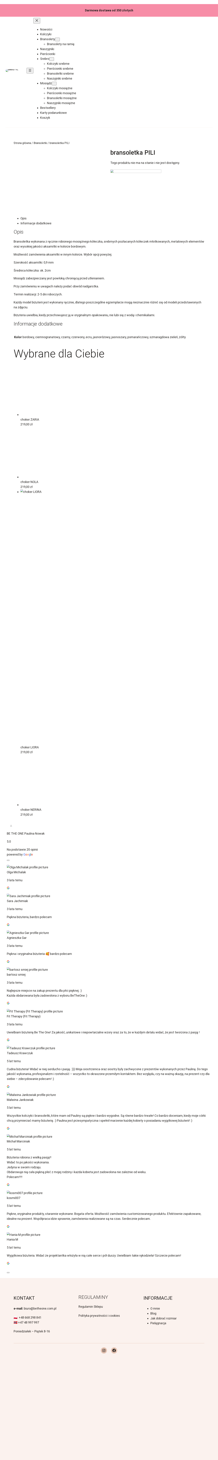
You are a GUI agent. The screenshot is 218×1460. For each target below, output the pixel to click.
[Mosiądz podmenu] (54, 83)
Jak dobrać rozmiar (163, 1318)
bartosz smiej (16, 974)
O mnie (155, 1308)
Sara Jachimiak (17, 901)
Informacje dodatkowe (35, 223)
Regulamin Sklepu (91, 1306)
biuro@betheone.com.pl (40, 1308)
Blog (153, 1313)
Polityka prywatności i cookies (99, 1315)
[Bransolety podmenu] (57, 39)
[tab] (112, 218)
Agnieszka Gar (17, 938)
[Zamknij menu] (36, 21)
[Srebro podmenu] (51, 59)
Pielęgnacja (158, 1323)
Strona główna (22, 143)
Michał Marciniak (18, 1141)
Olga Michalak (16, 872)
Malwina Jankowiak (20, 1100)
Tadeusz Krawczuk (20, 1053)
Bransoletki (40, 143)
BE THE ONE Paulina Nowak (26, 833)
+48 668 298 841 (30, 1317)
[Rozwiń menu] (30, 70)
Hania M (12, 1239)
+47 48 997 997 (28, 1322)
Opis (23, 218)
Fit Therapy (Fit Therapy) (24, 1016)
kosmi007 (13, 1198)
